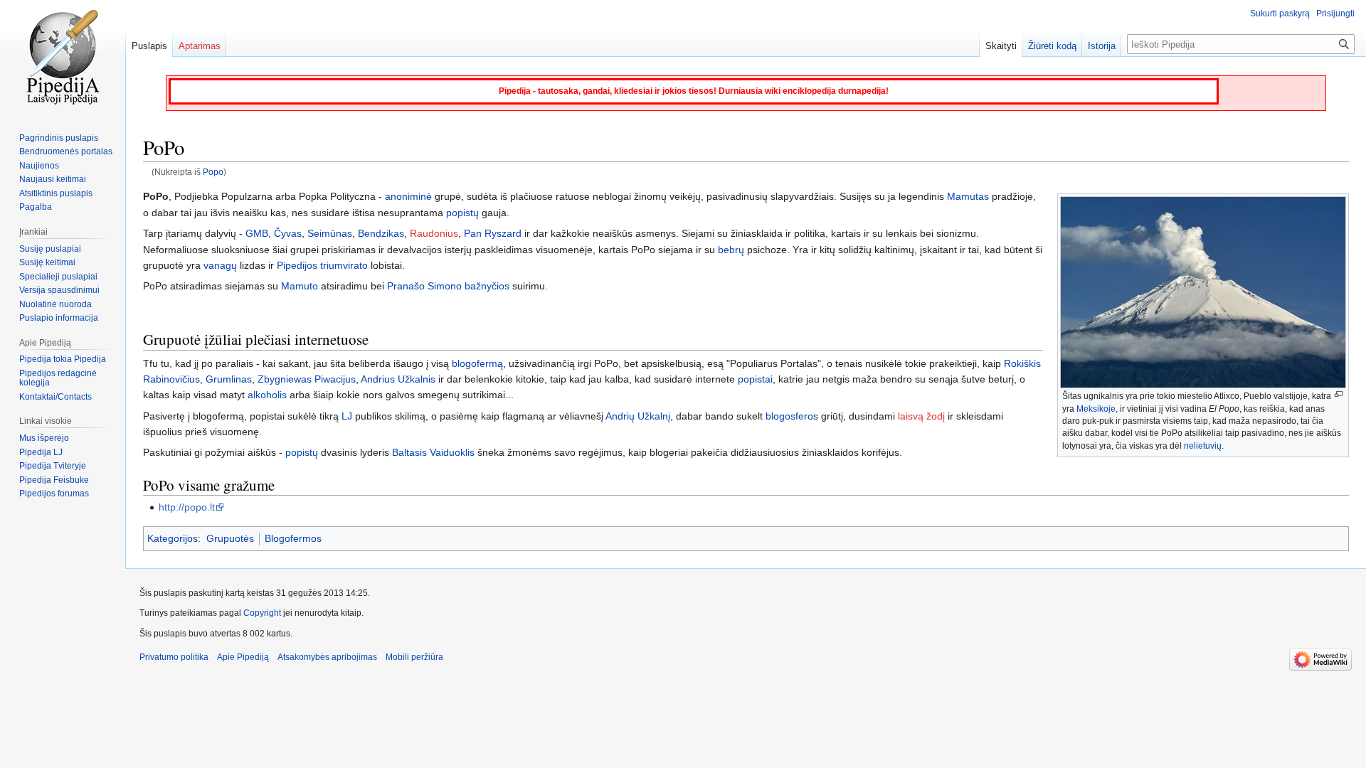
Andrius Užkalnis (398, 379)
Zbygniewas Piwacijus (307, 379)
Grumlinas (229, 379)
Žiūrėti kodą (1052, 46)
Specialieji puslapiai (58, 277)
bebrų (731, 249)
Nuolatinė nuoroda (55, 304)
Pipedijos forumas (54, 493)
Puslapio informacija (58, 318)
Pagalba (35, 207)
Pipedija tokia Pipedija (62, 359)
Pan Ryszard (492, 233)
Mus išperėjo (44, 438)
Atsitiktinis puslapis (55, 193)
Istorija (1102, 46)
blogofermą (477, 363)
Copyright (262, 613)
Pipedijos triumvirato (322, 265)
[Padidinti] (1338, 394)
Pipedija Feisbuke (54, 480)
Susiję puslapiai (50, 249)
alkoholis (267, 394)
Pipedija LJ (41, 452)
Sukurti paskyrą (1280, 13)
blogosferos (792, 416)
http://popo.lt (187, 507)
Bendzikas (381, 233)
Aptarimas (200, 46)
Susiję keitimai (47, 262)
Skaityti (1001, 46)
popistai (755, 379)
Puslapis (149, 46)
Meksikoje (1096, 409)
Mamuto (299, 286)
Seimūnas (329, 233)
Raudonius (434, 233)
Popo (213, 171)
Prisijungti (1335, 13)
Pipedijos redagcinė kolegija (58, 378)
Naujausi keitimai (52, 179)
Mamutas (968, 196)
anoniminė (408, 196)
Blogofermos (293, 538)
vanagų (220, 265)
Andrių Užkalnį (637, 416)
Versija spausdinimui (59, 290)
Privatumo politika (173, 657)
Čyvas (288, 233)
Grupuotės (230, 538)
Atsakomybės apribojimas (327, 657)
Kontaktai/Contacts (55, 397)
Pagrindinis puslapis (58, 138)
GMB (256, 233)
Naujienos (39, 166)
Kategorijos (172, 538)
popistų (462, 212)
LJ (347, 416)
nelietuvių (1203, 446)
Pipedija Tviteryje (52, 466)
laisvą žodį (921, 416)
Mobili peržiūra (414, 657)
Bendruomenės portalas (65, 151)
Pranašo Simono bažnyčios (448, 286)
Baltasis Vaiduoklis (433, 452)
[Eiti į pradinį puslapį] (63, 57)
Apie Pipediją (243, 657)
